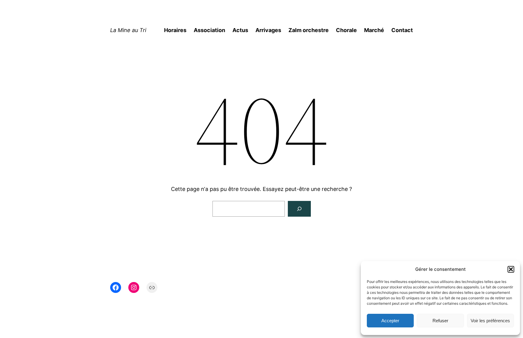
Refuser (440, 320)
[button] (511, 269)
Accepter (390, 320)
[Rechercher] (299, 209)
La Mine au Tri (128, 30)
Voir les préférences (490, 320)
